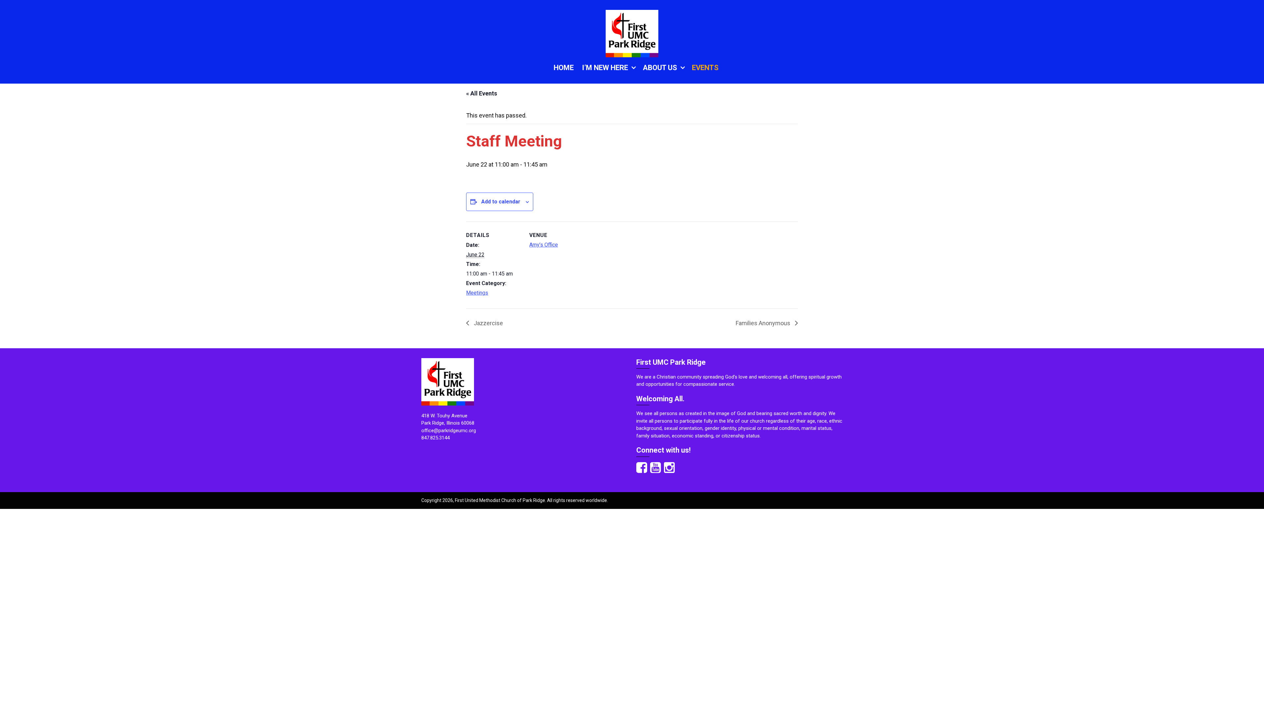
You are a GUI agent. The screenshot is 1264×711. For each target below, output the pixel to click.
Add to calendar (500, 201)
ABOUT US (660, 68)
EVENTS (705, 68)
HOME (564, 68)
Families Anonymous (764, 323)
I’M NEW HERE (605, 68)
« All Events (481, 93)
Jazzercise (487, 323)
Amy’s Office (543, 245)
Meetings (477, 293)
